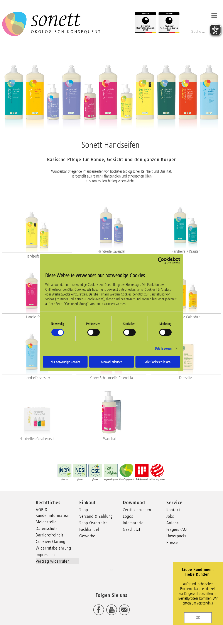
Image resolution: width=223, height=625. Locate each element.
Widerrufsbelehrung (53, 548)
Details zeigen (163, 348)
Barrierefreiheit (49, 535)
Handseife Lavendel (111, 251)
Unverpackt (176, 535)
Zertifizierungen (137, 509)
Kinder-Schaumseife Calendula (111, 378)
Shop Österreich (93, 522)
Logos (128, 516)
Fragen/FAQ (176, 529)
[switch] (93, 332)
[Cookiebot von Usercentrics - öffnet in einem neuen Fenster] (161, 260)
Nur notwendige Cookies (65, 362)
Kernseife (185, 378)
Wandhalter (111, 438)
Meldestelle (46, 521)
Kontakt (173, 509)
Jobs (170, 516)
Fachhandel (89, 529)
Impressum (45, 554)
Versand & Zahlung (96, 516)
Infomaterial (134, 522)
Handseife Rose (37, 317)
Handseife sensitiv (37, 378)
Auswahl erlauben (111, 362)
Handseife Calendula (185, 317)
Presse (172, 542)
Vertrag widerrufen (53, 561)
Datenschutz (46, 528)
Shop (83, 509)
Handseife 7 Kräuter (185, 251)
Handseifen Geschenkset (37, 438)
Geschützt (131, 529)
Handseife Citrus (37, 256)
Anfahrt (173, 522)
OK (198, 617)
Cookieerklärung (50, 541)
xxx (111, 570)
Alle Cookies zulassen (158, 362)
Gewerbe (87, 535)
